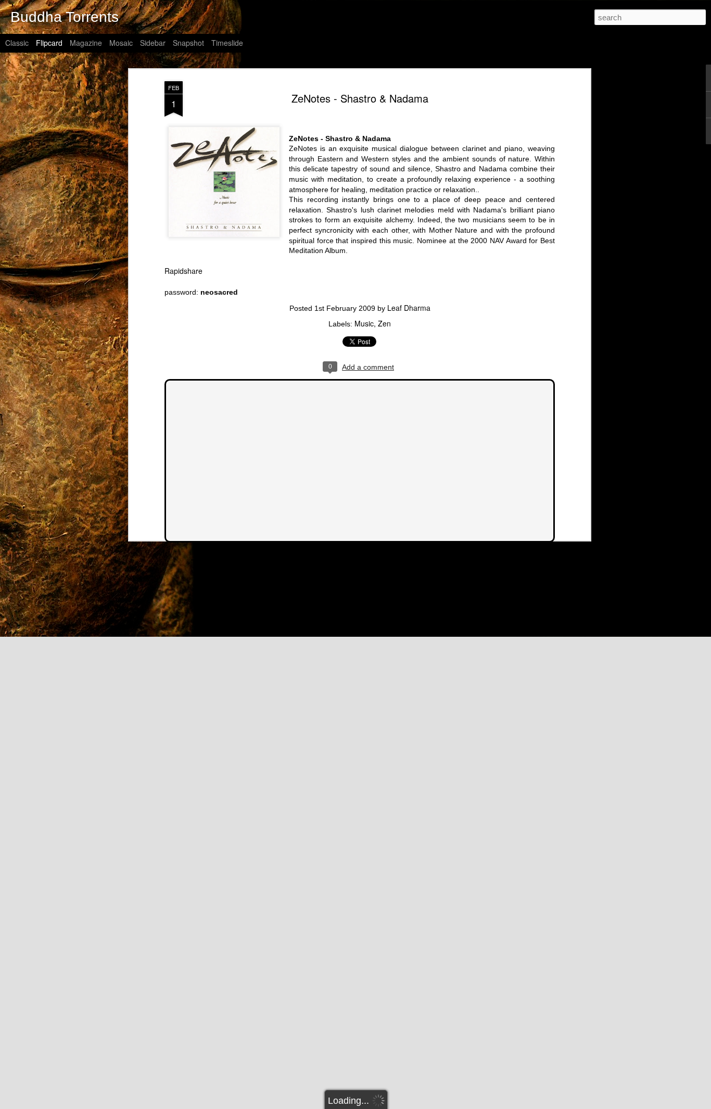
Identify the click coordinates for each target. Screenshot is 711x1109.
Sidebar (153, 42)
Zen (384, 323)
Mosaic (121, 42)
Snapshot (188, 42)
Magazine (86, 42)
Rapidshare (183, 271)
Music (364, 323)
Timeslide (227, 42)
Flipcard (49, 42)
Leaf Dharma (408, 308)
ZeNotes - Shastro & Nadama (359, 98)
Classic (17, 42)
